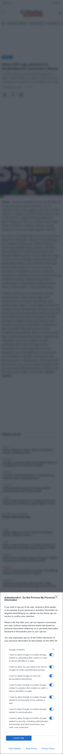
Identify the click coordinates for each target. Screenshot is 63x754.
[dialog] (31, 673)
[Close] (57, 598)
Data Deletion (15, 748)
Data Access (31, 748)
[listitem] (31, 649)
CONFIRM (18, 738)
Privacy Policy (48, 748)
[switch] (51, 654)
